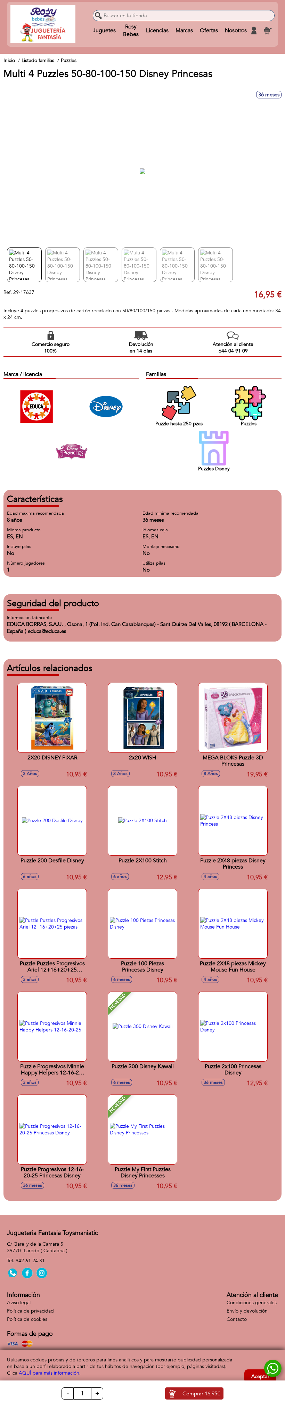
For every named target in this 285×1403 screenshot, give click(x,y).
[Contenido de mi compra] (268, 30)
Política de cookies (27, 1319)
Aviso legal (19, 1302)
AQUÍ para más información (49, 1373)
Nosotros (236, 30)
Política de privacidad (30, 1311)
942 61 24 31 (30, 1260)
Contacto (237, 1319)
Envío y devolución (247, 1311)
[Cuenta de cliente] (254, 30)
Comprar (201, 1393)
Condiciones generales (252, 1302)
